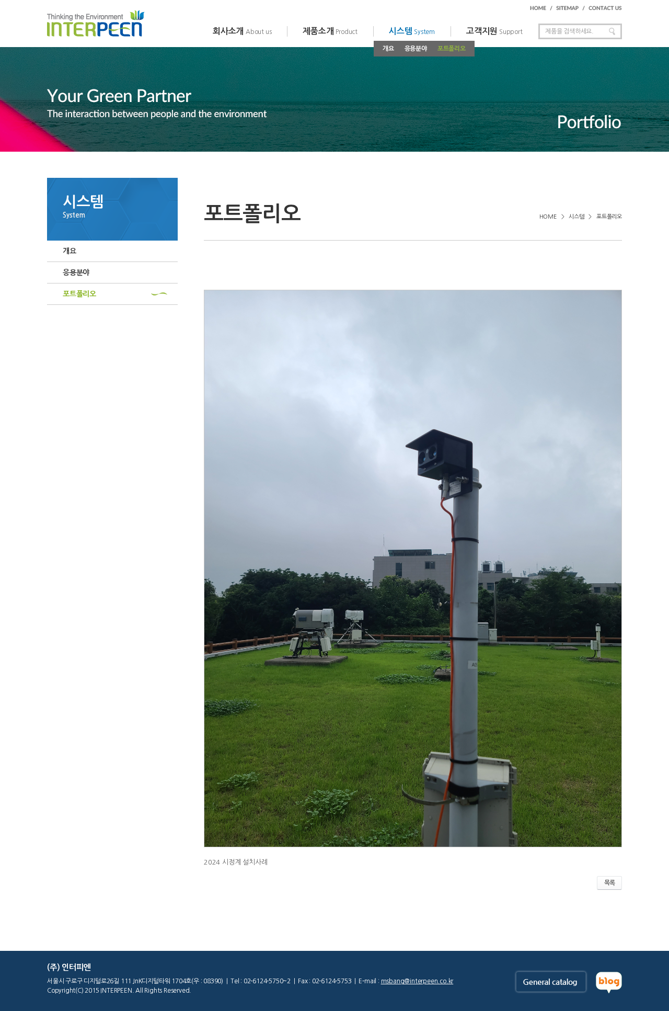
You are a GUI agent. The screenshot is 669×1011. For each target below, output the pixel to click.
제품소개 (330, 31)
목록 (609, 883)
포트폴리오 (451, 49)
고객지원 (494, 31)
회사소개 (242, 31)
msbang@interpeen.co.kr (417, 981)
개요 (388, 49)
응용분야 (416, 49)
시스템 (412, 31)
